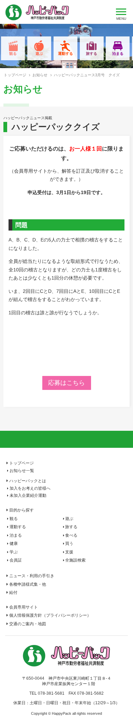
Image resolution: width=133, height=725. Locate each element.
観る (13, 53)
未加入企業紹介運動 (28, 495)
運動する (65, 53)
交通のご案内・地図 (27, 623)
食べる (71, 535)
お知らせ (39, 75)
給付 (13, 592)
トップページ (15, 75)
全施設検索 (75, 560)
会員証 (16, 560)
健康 (14, 543)
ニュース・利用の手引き (31, 575)
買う (69, 543)
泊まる (117, 53)
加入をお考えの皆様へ (30, 488)
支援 (69, 552)
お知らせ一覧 (22, 470)
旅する (91, 53)
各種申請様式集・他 (27, 584)
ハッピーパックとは (27, 480)
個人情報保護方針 (50, 615)
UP (122, 713)
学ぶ (14, 552)
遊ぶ (39, 53)
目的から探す (21, 510)
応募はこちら (66, 382)
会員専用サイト (23, 607)
